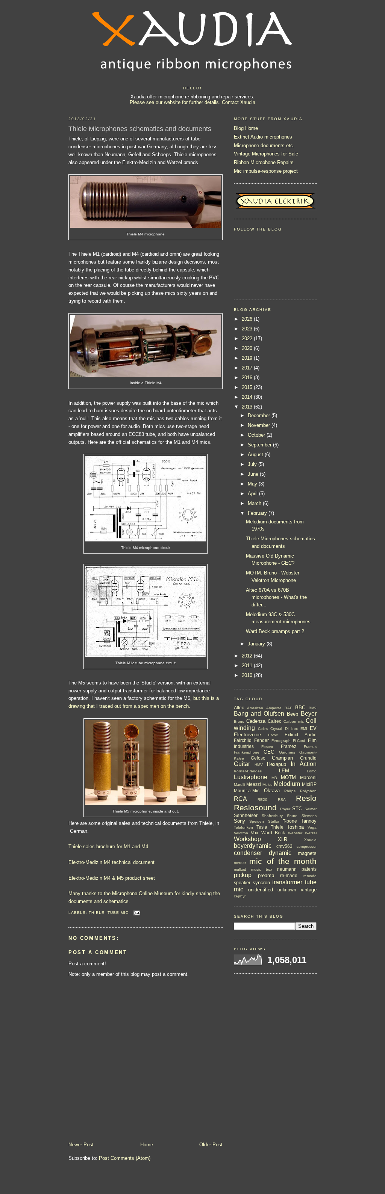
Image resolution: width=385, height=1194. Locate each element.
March (255, 503)
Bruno (239, 721)
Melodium (287, 784)
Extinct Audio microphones (263, 137)
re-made (288, 875)
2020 (248, 348)
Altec (239, 707)
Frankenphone (246, 752)
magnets (307, 853)
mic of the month (283, 861)
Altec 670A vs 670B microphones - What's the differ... (276, 597)
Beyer (309, 713)
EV (313, 728)
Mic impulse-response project (266, 171)
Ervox (273, 735)
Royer (285, 809)
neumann (287, 869)
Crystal (276, 729)
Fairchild (243, 740)
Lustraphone (250, 777)
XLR (282, 839)
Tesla (261, 827)
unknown (286, 889)
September (260, 445)
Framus (310, 747)
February (258, 513)
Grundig (308, 757)
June (254, 474)
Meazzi (253, 784)
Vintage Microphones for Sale (266, 154)
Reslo (306, 798)
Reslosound (255, 807)
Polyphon (308, 791)
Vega (312, 827)
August (256, 454)
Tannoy (309, 821)
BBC (300, 707)
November (259, 425)
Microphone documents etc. (264, 145)
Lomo (312, 771)
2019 (248, 358)
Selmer (311, 809)
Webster (295, 833)
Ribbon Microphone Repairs (264, 162)
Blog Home (246, 128)
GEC (269, 752)
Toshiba (295, 827)
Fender (261, 740)
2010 (248, 675)
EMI (303, 729)
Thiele (97, 913)
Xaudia (310, 840)
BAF (288, 708)
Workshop (247, 839)
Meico (267, 784)
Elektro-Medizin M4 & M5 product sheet (111, 878)
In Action (304, 764)
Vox (254, 832)
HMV (259, 765)
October (257, 435)
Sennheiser (246, 815)
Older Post (211, 1144)
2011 (248, 665)
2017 (248, 368)
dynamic (280, 853)
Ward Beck (273, 832)
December (259, 415)
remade (310, 876)
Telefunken (243, 827)
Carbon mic (293, 721)
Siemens (309, 816)
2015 (248, 387)
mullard (240, 869)
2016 (248, 377)
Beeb (292, 714)
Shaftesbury (272, 816)
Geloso (258, 757)
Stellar (273, 821)
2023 (248, 329)
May (253, 484)
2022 (248, 338)
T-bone (290, 821)
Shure (292, 816)
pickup (243, 875)
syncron (261, 882)
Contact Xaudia (238, 102)
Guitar (242, 764)
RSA (282, 800)
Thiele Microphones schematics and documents (139, 129)
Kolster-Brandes (248, 771)
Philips (290, 791)
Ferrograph (281, 741)
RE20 (262, 800)
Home (146, 1144)
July (253, 464)
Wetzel (311, 833)
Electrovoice (247, 734)
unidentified (260, 889)
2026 (248, 319)
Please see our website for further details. (175, 102)
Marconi (308, 777)
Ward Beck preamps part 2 (275, 631)
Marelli (239, 784)
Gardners (287, 752)
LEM (284, 770)
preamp (266, 875)
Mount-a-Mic (246, 790)
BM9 (313, 708)
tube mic (118, 913)
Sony (239, 821)
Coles (263, 729)
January (257, 644)
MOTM (288, 777)
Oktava (272, 790)
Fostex (267, 747)
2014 (248, 397)
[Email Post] (136, 913)
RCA (240, 799)
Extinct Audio (301, 734)
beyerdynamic (252, 846)
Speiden (256, 821)
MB (274, 778)
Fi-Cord (299, 741)
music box (261, 869)
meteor (240, 863)
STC (297, 808)
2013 (248, 407)
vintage (309, 889)
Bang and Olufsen (259, 713)
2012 (248, 656)
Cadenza (255, 721)
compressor (307, 846)
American (255, 708)
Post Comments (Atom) (124, 1158)
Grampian (282, 758)
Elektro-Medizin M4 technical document (111, 862)
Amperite (274, 708)
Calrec (274, 721)
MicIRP (309, 784)
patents (309, 869)
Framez (288, 746)
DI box (291, 729)
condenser (248, 853)
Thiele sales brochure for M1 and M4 (108, 846)
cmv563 (284, 846)
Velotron (241, 833)
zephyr (240, 896)
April (253, 493)
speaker (242, 882)
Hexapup (276, 764)
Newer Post (81, 1144)
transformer (287, 882)
